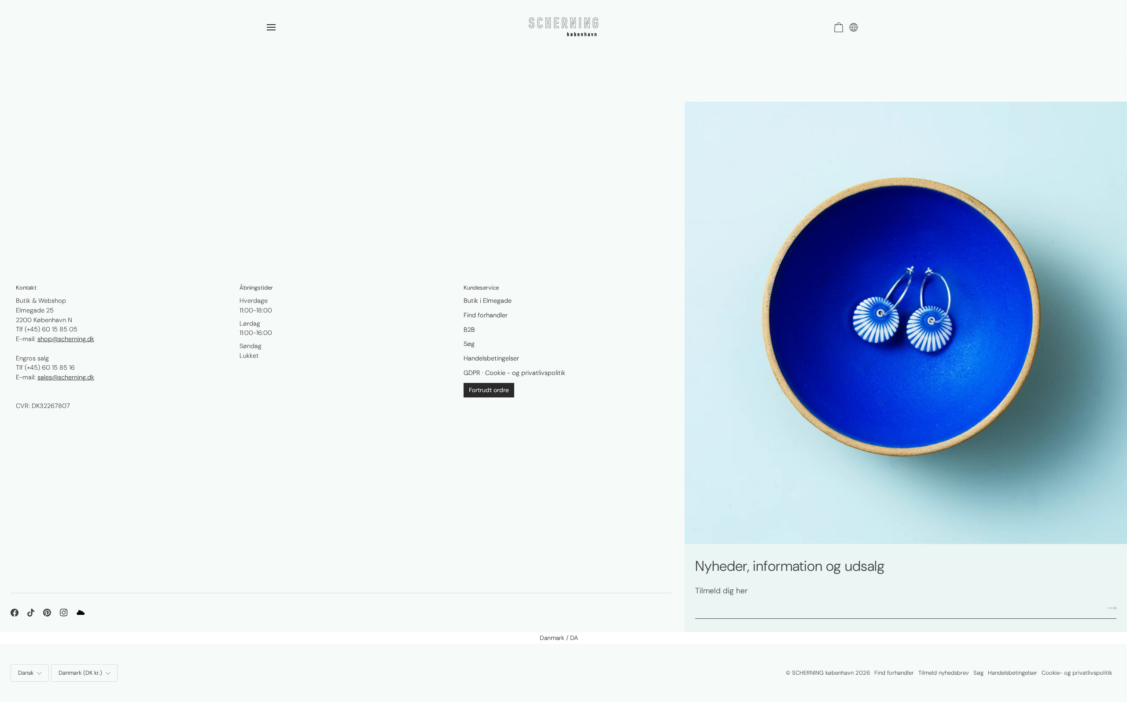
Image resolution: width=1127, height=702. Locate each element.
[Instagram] (64, 613)
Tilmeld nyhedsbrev (943, 672)
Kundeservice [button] (481, 287)
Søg (469, 344)
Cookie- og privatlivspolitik (1077, 672)
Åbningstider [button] (256, 287)
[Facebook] (14, 613)
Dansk (25, 672)
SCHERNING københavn (823, 672)
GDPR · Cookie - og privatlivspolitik (514, 373)
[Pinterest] (47, 613)
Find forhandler (486, 315)
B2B (469, 330)
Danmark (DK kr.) (80, 672)
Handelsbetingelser (491, 358)
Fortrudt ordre (489, 390)
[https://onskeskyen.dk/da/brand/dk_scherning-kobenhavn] (81, 613)
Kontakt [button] (26, 287)
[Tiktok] (30, 613)
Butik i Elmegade (488, 301)
